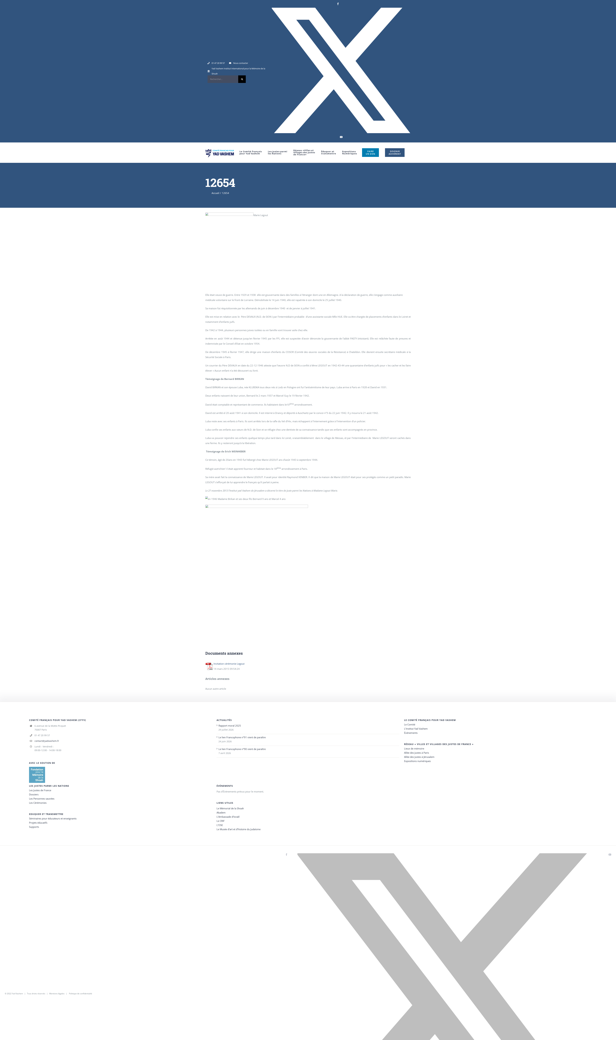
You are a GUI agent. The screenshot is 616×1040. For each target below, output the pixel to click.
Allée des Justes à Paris (416, 752)
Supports (34, 826)
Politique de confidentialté (80, 993)
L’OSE (220, 825)
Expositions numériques (417, 761)
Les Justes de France (40, 790)
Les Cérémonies (38, 802)
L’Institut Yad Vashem (416, 728)
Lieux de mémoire (414, 748)
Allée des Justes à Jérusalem (419, 756)
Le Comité (409, 724)
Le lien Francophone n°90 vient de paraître (242, 749)
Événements (411, 732)
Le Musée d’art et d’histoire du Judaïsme (239, 829)
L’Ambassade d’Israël (228, 816)
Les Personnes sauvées (41, 798)
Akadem (221, 812)
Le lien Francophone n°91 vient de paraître (242, 737)
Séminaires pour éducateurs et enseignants (53, 818)
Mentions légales (56, 993)
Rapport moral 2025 (229, 725)
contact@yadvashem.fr (46, 740)
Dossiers (33, 794)
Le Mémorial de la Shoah (230, 808)
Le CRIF (221, 820)
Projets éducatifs (38, 822)
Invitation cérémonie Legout (229, 663)
